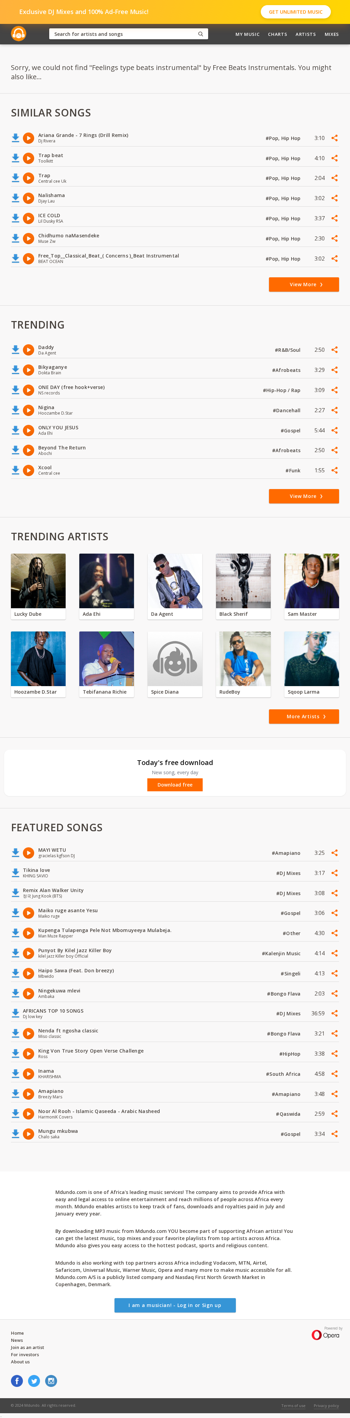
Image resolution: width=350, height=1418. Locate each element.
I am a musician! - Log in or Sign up (175, 1305)
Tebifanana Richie (104, 692)
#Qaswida (289, 1114)
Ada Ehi (91, 614)
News (17, 1340)
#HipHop (290, 1054)
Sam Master (302, 614)
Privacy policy (326, 1405)
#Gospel (291, 430)
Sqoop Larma (304, 692)
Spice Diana (165, 692)
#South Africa (284, 1074)
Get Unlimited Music (296, 12)
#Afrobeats (287, 370)
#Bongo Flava (284, 993)
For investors (25, 1354)
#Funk (293, 470)
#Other (292, 933)
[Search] (200, 34)
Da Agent (162, 614)
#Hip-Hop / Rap (282, 390)
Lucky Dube (27, 614)
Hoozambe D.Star (35, 692)
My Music (247, 34)
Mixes (332, 34)
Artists (306, 34)
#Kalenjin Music (282, 953)
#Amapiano (287, 853)
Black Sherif (233, 614)
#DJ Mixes (289, 873)
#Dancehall (287, 410)
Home (17, 1333)
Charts (277, 34)
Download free (175, 785)
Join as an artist (27, 1347)
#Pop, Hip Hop (284, 138)
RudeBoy (229, 692)
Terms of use (293, 1405)
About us (20, 1362)
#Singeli (291, 973)
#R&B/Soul (288, 350)
